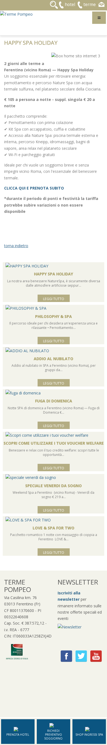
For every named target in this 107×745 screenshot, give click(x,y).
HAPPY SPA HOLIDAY (53, 273)
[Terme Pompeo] (16, 13)
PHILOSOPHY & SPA (53, 316)
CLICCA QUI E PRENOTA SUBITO (34, 188)
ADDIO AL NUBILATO (53, 358)
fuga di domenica (53, 400)
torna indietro (16, 245)
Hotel (70, 4)
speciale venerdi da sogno (53, 485)
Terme (89, 4)
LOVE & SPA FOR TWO (53, 527)
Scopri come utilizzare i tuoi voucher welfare (54, 443)
